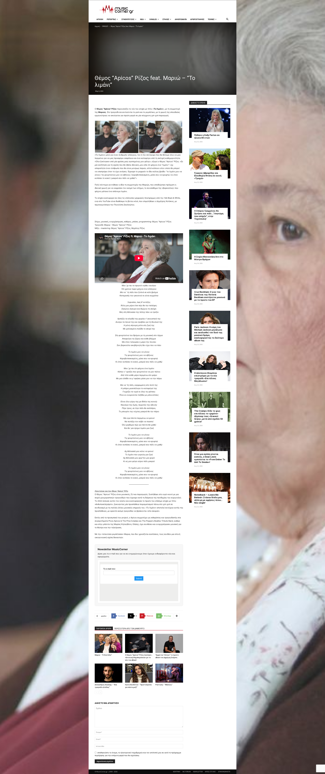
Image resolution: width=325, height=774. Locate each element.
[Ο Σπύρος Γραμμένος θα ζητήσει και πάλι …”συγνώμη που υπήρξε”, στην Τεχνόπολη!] (209, 204)
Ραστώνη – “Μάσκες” (163, 685)
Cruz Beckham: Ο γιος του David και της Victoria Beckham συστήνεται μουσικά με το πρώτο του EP (209, 296)
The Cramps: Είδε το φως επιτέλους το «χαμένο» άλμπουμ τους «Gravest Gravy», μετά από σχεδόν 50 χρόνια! (208, 416)
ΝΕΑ (142, 19)
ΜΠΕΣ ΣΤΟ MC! (210, 772)
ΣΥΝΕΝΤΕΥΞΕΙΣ (127, 19)
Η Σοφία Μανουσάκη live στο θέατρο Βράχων (208, 258)
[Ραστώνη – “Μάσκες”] (169, 673)
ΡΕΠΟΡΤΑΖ (111, 19)
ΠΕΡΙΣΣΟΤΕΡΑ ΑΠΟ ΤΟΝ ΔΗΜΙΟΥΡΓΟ (129, 629)
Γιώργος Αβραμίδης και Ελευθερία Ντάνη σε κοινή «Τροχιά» (207, 176)
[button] (227, 19)
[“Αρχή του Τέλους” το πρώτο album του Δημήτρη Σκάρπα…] (169, 643)
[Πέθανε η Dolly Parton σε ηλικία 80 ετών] (209, 123)
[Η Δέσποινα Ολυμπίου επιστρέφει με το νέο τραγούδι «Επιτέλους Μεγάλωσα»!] (209, 366)
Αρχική (97, 26)
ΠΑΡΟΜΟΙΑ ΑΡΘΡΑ (103, 629)
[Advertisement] (184, 9)
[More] (177, 615)
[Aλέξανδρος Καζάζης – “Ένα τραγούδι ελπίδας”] (108, 673)
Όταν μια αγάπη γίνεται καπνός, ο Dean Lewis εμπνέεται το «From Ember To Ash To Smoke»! (209, 458)
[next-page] (100, 692)
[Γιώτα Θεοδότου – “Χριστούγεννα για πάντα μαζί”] (139, 673)
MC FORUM (187, 772)
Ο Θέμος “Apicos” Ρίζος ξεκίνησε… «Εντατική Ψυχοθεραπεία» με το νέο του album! (139, 657)
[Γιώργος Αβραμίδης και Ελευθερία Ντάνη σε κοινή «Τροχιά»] (209, 163)
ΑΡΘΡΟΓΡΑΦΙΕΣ (197, 19)
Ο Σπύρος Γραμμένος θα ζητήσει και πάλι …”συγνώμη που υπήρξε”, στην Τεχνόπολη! (208, 215)
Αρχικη (99, 19)
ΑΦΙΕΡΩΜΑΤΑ (181, 19)
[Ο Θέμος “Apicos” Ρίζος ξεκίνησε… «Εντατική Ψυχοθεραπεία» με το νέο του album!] (139, 643)
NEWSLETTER (198, 772)
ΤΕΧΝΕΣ (211, 19)
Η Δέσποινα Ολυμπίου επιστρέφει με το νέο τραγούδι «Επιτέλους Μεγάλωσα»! (205, 377)
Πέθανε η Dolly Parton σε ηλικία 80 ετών (207, 136)
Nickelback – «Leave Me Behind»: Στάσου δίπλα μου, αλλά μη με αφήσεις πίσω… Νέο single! (208, 499)
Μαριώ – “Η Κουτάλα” (103, 655)
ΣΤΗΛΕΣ (165, 19)
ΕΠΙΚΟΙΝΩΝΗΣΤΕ (224, 772)
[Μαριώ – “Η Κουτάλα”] (108, 643)
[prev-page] (96, 692)
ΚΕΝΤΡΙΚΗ (176, 772)
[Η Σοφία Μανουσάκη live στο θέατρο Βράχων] (209, 245)
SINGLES (153, 19)
